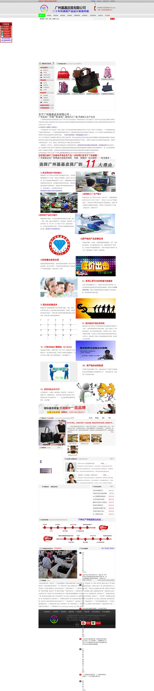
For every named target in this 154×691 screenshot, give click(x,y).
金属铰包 (45, 102)
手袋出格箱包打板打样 (50, 586)
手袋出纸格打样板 (70, 583)
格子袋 (99, 583)
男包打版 (82, 603)
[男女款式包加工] (86, 93)
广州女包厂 (102, 596)
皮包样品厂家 (43, 593)
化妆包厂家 (105, 1)
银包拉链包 (46, 100)
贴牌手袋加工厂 (70, 588)
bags (75, 606)
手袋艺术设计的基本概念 (100, 493)
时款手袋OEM (70, 591)
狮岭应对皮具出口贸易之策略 (100, 503)
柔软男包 (45, 85)
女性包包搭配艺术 (98, 490)
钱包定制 (71, 611)
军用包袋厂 (85, 15)
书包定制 (69, 15)
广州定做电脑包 (60, 583)
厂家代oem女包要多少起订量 (96, 588)
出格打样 (112, 1)
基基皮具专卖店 (72, 455)
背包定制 (86, 611)
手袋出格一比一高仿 (90, 583)
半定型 (45, 72)
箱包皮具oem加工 (110, 591)
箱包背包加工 (88, 586)
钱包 (103, 418)
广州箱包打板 (54, 606)
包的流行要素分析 (98, 505)
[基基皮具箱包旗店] (96, 438)
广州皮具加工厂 (70, 601)
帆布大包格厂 (61, 591)
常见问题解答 (84, 548)
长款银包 (45, 95)
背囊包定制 (77, 15)
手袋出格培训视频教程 (71, 593)
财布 (78, 606)
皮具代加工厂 (101, 593)
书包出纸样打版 (43, 583)
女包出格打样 (59, 596)
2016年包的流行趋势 (98, 499)
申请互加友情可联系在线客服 (106, 580)
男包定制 (55, 15)
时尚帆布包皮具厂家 (66, 598)
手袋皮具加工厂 (89, 601)
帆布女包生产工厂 (60, 601)
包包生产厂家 (53, 591)
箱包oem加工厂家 (106, 583)
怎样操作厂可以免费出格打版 (83, 595)
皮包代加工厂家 (79, 601)
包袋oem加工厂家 (97, 586)
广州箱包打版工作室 (54, 603)
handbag (71, 606)
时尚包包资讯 (97, 486)
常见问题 (107, 15)
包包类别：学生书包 (108, 79)
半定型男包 (46, 87)
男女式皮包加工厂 (60, 588)
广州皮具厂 (52, 583)
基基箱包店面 (84, 443)
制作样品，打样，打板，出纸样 (48, 18)
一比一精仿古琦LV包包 (63, 586)
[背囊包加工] (63, 88)
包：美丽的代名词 (98, 514)
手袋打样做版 (44, 591)
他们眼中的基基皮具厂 (72, 459)
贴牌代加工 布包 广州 (77, 586)
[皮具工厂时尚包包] (63, 74)
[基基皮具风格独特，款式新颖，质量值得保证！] (71, 479)
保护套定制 (93, 15)
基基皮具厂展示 (47, 418)
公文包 (45, 82)
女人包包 (66, 596)
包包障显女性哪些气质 (99, 508)
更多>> (80, 63)
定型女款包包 (46, 74)
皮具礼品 (100, 15)
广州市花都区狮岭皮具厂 (101, 601)
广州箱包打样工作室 (81, 588)
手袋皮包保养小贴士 (98, 511)
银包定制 (62, 15)
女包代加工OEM (83, 593)
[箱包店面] (72, 450)
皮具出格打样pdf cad (108, 586)
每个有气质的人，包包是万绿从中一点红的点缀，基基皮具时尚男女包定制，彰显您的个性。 (90, 422)
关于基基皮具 (45, 486)
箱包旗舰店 (96, 443)
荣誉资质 (44, 447)
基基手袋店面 (73, 443)
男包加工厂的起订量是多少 (46, 588)
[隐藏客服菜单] (6, 24)
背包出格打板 (80, 583)
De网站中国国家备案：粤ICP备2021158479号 (79, 620)
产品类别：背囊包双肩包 (63, 93)
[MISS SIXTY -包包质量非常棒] (71, 467)
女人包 (90, 418)
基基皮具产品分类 (46, 63)
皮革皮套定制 (96, 611)
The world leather (63, 606)
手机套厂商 (50, 593)
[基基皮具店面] (72, 438)
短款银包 (45, 97)
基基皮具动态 (54, 486)
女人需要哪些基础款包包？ (99, 497)
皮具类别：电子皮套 (108, 93)
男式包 (97, 418)
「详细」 (112, 432)
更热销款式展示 (62, 63)
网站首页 (42, 15)
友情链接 (44, 580)
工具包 (45, 89)
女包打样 (43, 601)
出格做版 (86, 591)
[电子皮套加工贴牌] (107, 88)
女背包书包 (72, 596)
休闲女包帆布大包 (59, 593)
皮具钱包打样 (92, 593)
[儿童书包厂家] (107, 74)
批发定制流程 (45, 519)
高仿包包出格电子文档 (48, 596)
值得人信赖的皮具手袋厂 (97, 591)
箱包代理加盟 (50, 601)
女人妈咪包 (79, 596)
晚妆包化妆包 (46, 77)
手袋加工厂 (95, 596)
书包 (109, 418)
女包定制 (49, 15)
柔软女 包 (45, 70)
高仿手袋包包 (87, 596)
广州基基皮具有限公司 (47, 548)
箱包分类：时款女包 (63, 79)
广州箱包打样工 (78, 591)
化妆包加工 (47, 611)
